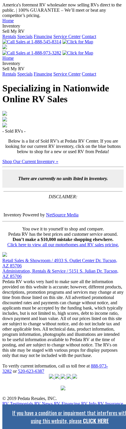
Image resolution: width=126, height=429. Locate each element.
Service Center (67, 36)
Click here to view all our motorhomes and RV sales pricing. (63, 244)
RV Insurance (110, 403)
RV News (43, 403)
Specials (25, 36)
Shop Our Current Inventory (30, 161)
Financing (43, 36)
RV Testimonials (17, 403)
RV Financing (67, 403)
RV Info (88, 403)
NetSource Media (62, 214)
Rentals (9, 36)
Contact (89, 36)
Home (8, 20)
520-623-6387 (31, 371)
